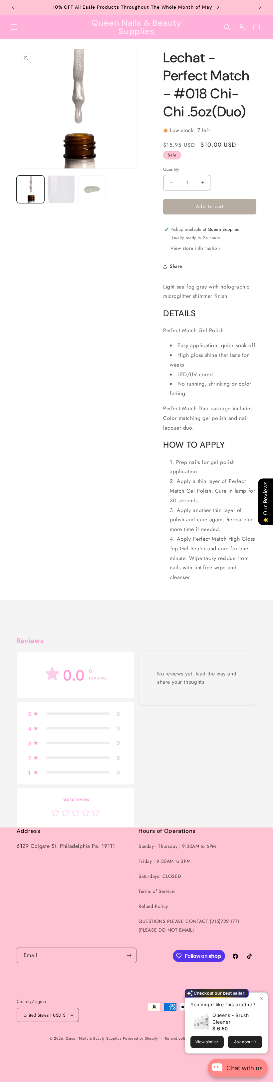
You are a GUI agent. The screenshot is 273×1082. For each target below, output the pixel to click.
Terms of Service (156, 891)
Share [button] (176, 266)
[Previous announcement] (13, 7)
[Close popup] (262, 998)
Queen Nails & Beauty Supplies (93, 1038)
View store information (195, 248)
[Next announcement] (260, 7)
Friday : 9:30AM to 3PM (164, 861)
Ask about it (245, 1041)
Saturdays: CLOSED (159, 876)
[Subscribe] (129, 955)
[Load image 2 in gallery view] (61, 189)
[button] (14, 27)
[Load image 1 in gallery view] (30, 189)
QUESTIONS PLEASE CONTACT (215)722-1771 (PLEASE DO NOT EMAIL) (189, 925)
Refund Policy (153, 906)
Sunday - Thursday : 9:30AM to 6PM (177, 846)
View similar (206, 1041)
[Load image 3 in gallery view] (92, 189)
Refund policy (177, 1038)
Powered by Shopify (140, 1038)
